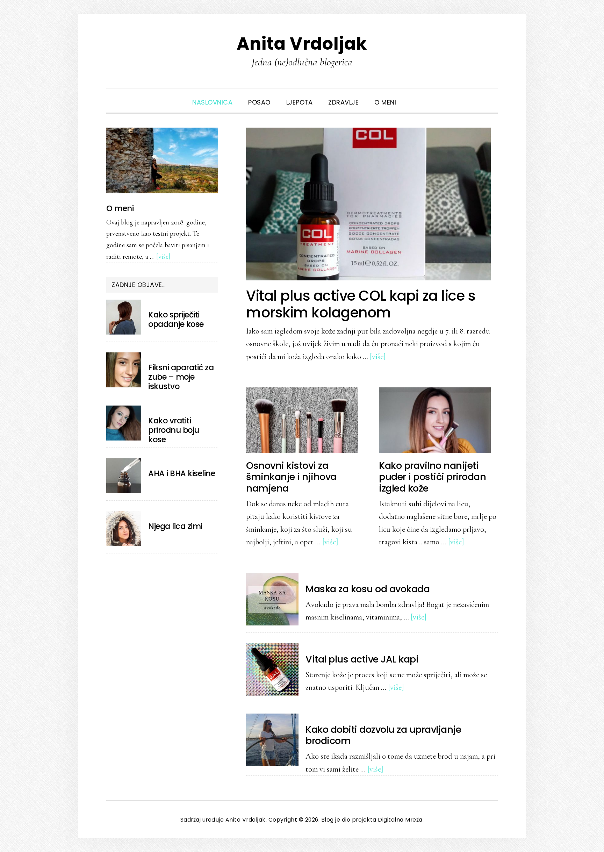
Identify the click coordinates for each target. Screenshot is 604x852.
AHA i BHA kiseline (181, 473)
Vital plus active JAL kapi (361, 659)
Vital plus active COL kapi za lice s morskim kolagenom (360, 304)
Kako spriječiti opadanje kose (176, 319)
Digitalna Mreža (400, 819)
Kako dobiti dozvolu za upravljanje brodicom (383, 735)
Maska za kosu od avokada (367, 588)
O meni (120, 208)
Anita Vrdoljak (302, 43)
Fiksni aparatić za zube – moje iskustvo (181, 377)
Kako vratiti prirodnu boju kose (173, 430)
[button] (412, 97)
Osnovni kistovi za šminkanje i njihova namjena (291, 477)
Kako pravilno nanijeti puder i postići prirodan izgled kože (432, 477)
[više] (378, 356)
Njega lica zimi (175, 526)
